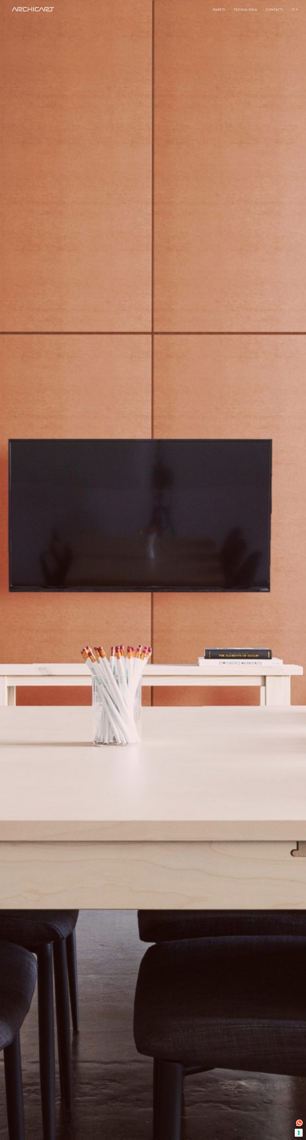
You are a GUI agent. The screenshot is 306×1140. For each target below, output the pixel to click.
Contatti (274, 9)
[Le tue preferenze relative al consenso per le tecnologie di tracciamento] (299, 1133)
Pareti (219, 9)
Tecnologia (245, 9)
